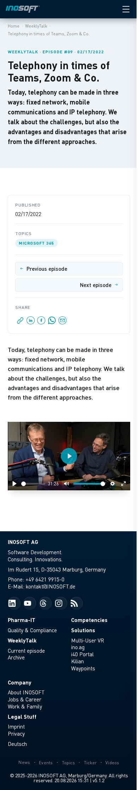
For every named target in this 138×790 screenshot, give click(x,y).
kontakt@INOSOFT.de (50, 586)
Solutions (83, 630)
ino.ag (78, 647)
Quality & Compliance (32, 630)
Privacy (16, 733)
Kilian (77, 661)
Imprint (16, 726)
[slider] (33, 483)
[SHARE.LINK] (20, 322)
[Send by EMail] (62, 322)
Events (46, 762)
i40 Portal (82, 654)
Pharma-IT (21, 620)
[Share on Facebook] (41, 322)
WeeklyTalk (22, 640)
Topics (68, 762)
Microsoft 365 (36, 242)
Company (19, 682)
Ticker (90, 762)
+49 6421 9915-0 (44, 579)
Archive (16, 657)
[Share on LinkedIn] (30, 322)
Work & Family (25, 706)
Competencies (89, 620)
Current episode (26, 650)
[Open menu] (126, 9)
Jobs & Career (24, 699)
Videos (112, 762)
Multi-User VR (87, 640)
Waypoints (83, 668)
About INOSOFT (26, 692)
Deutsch (17, 744)
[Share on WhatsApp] (52, 322)
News (24, 762)
